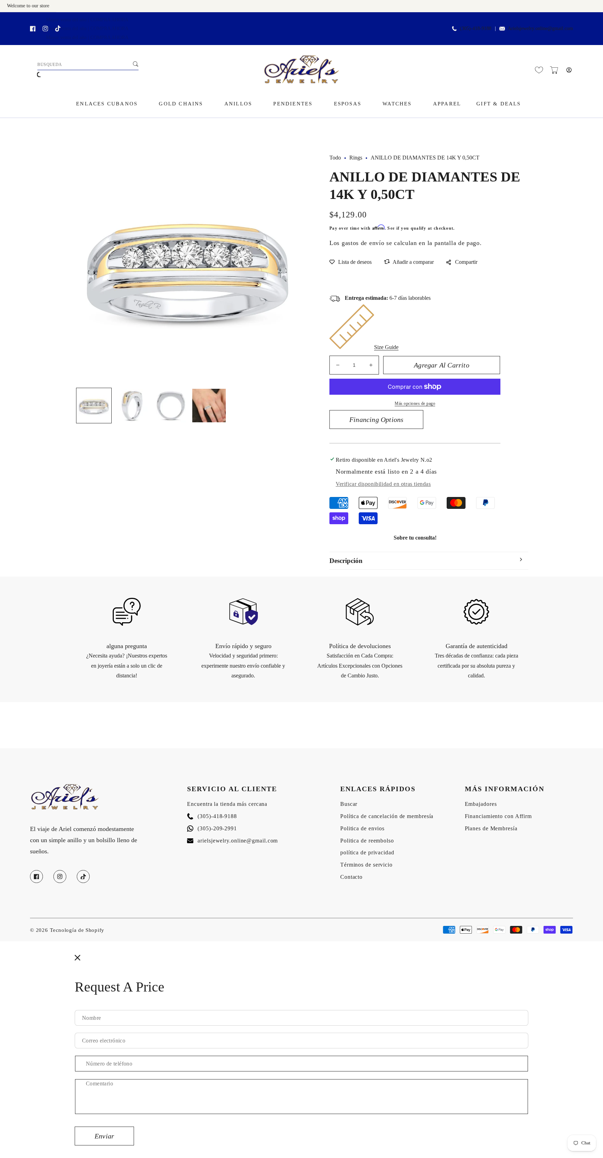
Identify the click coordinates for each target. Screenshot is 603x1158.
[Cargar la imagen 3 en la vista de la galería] (170, 405)
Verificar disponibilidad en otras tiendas (383, 484)
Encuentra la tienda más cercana (227, 804)
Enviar (104, 1136)
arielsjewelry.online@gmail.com (232, 841)
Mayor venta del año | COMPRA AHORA (87, 19)
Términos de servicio (366, 865)
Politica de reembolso (367, 841)
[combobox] (88, 65)
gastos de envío (363, 242)
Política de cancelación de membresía (386, 816)
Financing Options (376, 419)
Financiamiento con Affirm (498, 816)
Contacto (351, 877)
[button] (554, 70)
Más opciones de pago (415, 403)
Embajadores (481, 804)
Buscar (348, 804)
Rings (355, 158)
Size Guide (386, 347)
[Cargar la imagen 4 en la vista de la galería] (209, 405)
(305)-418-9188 (212, 816)
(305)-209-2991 (212, 828)
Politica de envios (362, 828)
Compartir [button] (466, 262)
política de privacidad (367, 852)
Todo (335, 158)
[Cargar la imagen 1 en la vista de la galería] (93, 405)
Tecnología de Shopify (77, 930)
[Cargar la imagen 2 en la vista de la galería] (132, 405)
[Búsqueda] (135, 64)
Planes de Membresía (491, 828)
